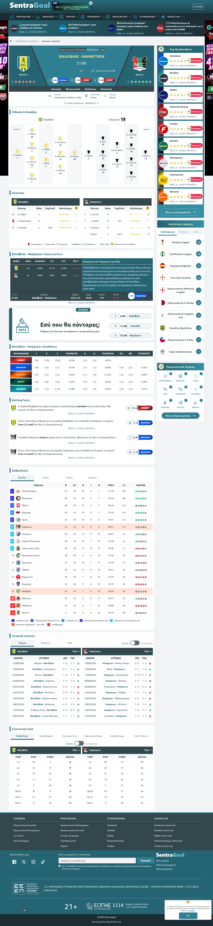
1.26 (94, 388)
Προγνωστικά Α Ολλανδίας (72, 49)
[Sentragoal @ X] (24, 862)
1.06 (36, 360)
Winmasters (176, 157)
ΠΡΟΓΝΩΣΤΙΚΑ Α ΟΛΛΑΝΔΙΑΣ (27, 41)
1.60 (121, 367)
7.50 (46, 388)
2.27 (57, 367)
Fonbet (174, 123)
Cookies (192, 910)
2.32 (57, 374)
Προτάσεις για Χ (68, 840)
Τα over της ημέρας (70, 835)
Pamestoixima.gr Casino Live (168, 840)
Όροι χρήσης (162, 860)
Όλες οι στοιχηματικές (178, 212)
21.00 (57, 388)
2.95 (36, 374)
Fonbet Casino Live (163, 846)
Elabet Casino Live (163, 835)
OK (188, 915)
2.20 (130, 381)
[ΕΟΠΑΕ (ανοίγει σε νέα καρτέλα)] (117, 906)
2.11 (85, 374)
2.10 (85, 381)
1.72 (94, 367)
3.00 (36, 367)
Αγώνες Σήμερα (21, 840)
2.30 (130, 374)
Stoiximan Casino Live (165, 825)
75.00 (57, 360)
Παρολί (64, 846)
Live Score (19, 835)
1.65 (94, 360)
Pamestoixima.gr (179, 106)
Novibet (174, 72)
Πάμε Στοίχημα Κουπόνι (25, 825)
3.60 (46, 381)
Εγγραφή (146, 860)
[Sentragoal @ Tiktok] (43, 862)
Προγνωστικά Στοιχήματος (26, 830)
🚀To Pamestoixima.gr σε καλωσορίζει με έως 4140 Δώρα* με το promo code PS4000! (184, 26)
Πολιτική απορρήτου (166, 864)
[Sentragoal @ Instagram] (33, 862)
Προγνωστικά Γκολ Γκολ (72, 830)
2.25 (85, 360)
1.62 (121, 381)
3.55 (46, 374)
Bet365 (174, 140)
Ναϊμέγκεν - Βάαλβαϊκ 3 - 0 (86, 103)
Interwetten (177, 174)
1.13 (36, 388)
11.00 (46, 360)
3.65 (46, 367)
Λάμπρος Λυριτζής (109, 261)
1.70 (94, 381)
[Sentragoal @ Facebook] (14, 862)
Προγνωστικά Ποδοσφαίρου (75, 825)
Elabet (173, 89)
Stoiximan (175, 55)
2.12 (85, 367)
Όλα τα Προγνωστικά (178, 415)
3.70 (85, 388)
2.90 (36, 381)
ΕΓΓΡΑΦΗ (198, 6)
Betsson (174, 191)
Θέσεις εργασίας (164, 868)
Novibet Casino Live (164, 830)
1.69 (94, 374)
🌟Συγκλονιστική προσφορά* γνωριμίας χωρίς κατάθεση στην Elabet (132, 26)
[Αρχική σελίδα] (11, 41)
